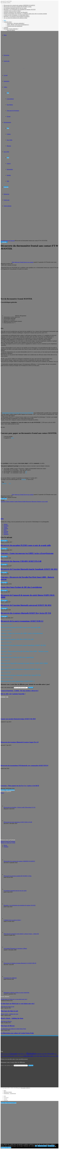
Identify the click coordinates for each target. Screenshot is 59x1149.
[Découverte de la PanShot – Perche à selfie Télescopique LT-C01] (12, 806)
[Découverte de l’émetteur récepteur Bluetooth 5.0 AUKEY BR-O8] (12, 961)
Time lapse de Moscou (8, 1026)
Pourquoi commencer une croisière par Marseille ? (16, 12)
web (57, 1056)
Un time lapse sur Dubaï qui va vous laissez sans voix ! (18, 1003)
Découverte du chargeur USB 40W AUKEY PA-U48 (21, 561)
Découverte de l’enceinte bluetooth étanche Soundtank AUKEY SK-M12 (29, 569)
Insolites (9, 175)
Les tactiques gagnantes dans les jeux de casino (15, 8)
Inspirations (6, 81)
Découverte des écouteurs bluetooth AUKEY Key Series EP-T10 (26, 613)
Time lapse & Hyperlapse (13, 110)
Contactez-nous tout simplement (14, 26)
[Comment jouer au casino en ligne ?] (12, 918)
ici (26, 471)
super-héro (26, 1056)
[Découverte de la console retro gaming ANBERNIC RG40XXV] (12, 859)
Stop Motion (10, 104)
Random (24, 479)
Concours (6, 187)
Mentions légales (8, 1092)
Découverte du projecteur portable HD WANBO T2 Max (17, 6)
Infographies (10, 169)
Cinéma (9, 134)
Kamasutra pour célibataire (10, 978)
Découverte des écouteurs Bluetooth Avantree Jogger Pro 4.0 (19, 742)
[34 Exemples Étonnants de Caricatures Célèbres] (7, 947)
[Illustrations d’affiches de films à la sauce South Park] (9, 991)
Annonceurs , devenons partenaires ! (15, 23)
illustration (31, 1053)
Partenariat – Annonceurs (10, 1093)
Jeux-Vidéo (9, 140)
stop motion (21, 1056)
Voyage (8, 116)
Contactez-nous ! (8, 22)
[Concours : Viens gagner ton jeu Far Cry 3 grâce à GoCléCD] (16, 782)
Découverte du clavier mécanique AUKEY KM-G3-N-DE (18, 822)
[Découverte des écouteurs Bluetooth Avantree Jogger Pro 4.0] (16, 739)
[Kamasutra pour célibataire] (9, 976)
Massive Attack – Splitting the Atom (12, 1018)
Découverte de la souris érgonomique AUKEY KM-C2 (22, 621)
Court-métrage (10, 98)
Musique (9, 146)
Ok (36, 1146)
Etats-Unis (20, 1053)
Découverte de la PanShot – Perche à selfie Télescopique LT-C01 (19, 807)
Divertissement (7, 122)
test (10, 483)
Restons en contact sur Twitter (8, 842)
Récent (5, 845)
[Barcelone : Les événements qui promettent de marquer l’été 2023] (12, 904)
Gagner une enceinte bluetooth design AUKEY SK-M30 (18, 719)
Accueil (2, 240)
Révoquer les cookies (6, 1147)
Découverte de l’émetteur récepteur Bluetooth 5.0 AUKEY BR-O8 (20, 963)
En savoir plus (51, 1146)
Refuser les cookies (42, 1146)
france (25, 1053)
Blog (5, 20)
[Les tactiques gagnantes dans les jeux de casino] (12, 889)
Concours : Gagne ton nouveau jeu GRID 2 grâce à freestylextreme (27, 553)
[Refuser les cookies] (55, 1146)
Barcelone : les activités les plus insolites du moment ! (17, 16)
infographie (50, 1053)
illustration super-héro (41, 1053)
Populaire (6, 846)
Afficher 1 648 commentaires (8, 790)
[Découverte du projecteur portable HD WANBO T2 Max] (12, 874)
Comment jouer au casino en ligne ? (12, 11)
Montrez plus (4, 498)
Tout (8, 93)
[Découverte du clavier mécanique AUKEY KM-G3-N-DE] (12, 820)
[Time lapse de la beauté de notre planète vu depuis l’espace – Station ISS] (12, 932)
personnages (10, 1056)
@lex (13, 262)
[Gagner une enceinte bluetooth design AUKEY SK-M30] (16, 716)
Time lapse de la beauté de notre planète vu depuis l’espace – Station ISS (21, 933)
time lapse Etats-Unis (43, 1056)
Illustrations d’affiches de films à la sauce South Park (16, 992)
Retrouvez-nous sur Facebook (8, 841)
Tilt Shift (35, 1056)
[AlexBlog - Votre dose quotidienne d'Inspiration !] (24, 68)
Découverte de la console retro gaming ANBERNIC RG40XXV (19, 5)
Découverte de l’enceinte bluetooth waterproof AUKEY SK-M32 (26, 605)
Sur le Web (6, 151)
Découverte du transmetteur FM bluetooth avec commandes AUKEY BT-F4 (24, 765)
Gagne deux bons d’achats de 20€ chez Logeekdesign (21, 587)
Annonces (7, 240)
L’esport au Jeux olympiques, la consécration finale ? (16, 15)
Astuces (9, 163)
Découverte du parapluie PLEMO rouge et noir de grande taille (26, 545)
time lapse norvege (52, 1056)
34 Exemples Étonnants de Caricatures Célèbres (15, 948)
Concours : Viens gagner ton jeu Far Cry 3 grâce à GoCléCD (20, 785)
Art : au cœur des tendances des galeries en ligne (15, 17)
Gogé (12, 438)
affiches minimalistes (5, 1053)
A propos (6, 27)
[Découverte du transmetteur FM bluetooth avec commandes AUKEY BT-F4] (16, 762)
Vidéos (5, 87)
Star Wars (16, 1056)
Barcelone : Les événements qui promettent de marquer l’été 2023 (19, 9)
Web (8, 181)
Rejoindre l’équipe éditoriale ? (11, 28)
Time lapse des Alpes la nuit (9, 1011)
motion (5, 1056)
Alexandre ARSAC (25, 1088)
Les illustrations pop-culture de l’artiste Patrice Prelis (17, 1033)
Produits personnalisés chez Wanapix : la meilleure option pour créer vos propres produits (25, 13)
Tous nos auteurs (11, 30)
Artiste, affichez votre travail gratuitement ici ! (18, 24)
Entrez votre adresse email (7, 687)
